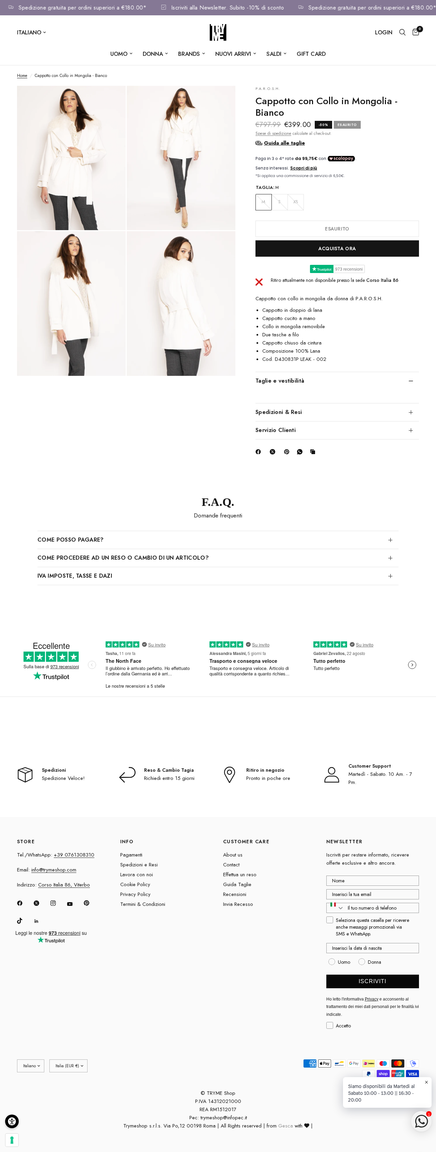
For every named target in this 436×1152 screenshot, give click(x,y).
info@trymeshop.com (53, 870)
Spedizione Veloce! (63, 778)
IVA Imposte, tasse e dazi (74, 576)
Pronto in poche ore (268, 778)
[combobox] (335, 908)
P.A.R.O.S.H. (267, 88)
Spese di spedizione (273, 133)
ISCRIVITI (372, 981)
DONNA (153, 54)
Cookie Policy (135, 884)
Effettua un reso (239, 874)
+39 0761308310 (74, 855)
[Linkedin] (41, 921)
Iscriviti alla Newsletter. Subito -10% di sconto (236, 8)
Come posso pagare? (70, 540)
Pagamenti (131, 855)
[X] (274, 452)
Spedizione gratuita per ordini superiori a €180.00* (92, 8)
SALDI (273, 54)
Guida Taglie (237, 884)
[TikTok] (24, 920)
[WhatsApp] (301, 452)
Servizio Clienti (275, 430)
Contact (231, 864)
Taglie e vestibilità (279, 380)
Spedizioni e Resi (139, 864)
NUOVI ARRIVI (233, 54)
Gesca (285, 1126)
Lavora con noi (136, 874)
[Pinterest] (288, 452)
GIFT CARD (311, 54)
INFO (127, 841)
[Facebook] (259, 452)
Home (22, 76)
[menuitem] (121, 54)
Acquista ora (337, 248)
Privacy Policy (135, 894)
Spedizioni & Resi (278, 412)
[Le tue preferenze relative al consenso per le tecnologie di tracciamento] (11, 1140)
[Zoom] (111, 100)
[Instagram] (57, 903)
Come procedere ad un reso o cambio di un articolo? (123, 558)
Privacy (371, 999)
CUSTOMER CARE (246, 841)
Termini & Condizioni (142, 904)
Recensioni (234, 894)
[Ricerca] (402, 32)
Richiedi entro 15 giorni (169, 778)
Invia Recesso (238, 904)
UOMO (118, 54)
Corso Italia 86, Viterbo (64, 885)
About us (233, 855)
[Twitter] (41, 903)
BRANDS (189, 54)
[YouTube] (74, 904)
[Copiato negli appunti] (314, 452)
